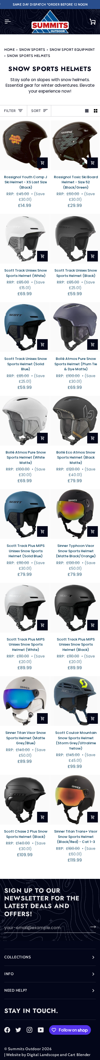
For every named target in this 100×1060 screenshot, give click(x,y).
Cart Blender (79, 1054)
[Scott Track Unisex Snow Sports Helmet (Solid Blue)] (25, 327)
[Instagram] (30, 1030)
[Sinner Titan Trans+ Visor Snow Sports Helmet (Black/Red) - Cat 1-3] (75, 800)
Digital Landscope (43, 1054)
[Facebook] (7, 1030)
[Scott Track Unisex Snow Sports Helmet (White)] (25, 239)
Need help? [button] (15, 990)
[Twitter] (18, 1030)
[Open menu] (12, 21)
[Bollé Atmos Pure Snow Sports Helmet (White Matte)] (25, 421)
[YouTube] (41, 1030)
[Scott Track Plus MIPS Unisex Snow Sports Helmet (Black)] (75, 608)
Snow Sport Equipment (72, 49)
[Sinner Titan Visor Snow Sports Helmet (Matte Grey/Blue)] (25, 701)
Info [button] (9, 973)
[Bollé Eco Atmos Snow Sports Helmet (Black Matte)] (75, 421)
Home (9, 49)
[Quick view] (42, 162)
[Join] (91, 927)
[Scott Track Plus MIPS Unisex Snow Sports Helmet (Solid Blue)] (25, 514)
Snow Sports (32, 49)
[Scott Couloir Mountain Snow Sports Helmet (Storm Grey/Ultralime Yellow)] (75, 701)
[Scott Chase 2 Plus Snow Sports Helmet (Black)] (25, 800)
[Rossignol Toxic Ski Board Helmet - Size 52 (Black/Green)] (75, 145)
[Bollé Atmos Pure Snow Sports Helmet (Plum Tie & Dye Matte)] (75, 327)
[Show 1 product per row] (86, 110)
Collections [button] (17, 957)
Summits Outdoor (24, 1048)
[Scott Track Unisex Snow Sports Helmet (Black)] (75, 239)
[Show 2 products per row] (95, 110)
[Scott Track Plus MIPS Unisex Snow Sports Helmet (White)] (25, 608)
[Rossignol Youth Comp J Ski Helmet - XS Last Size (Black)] (25, 145)
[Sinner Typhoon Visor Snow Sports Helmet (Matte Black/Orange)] (75, 514)
